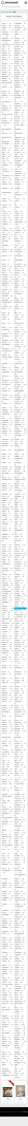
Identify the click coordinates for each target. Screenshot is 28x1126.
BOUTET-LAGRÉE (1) (19, 126)
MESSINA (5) (19, 686)
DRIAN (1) (20, 287)
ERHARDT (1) (19, 309)
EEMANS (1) (18, 300)
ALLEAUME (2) (19, 30)
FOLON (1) (19, 350)
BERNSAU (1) (6, 78)
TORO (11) (18, 982)
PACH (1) (5, 760)
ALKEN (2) (7, 30)
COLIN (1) (5, 215)
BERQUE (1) (18, 78)
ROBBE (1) (18, 840)
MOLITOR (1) (7, 697)
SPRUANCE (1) (7, 944)
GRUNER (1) (6, 429)
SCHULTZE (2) (19, 910)
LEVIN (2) (17, 610)
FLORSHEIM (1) (19, 346)
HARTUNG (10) (7, 466)
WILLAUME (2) (18, 1049)
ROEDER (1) (18, 845)
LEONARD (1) (7, 606)
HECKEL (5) (6, 471)
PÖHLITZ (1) (19, 796)
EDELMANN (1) (7, 300)
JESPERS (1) (18, 517)
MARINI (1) (18, 653)
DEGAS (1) (6, 260)
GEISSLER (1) (6, 391)
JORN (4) (17, 524)
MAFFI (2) (5, 640)
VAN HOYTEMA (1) (19, 1004)
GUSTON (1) (18, 439)
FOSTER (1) (19, 357)
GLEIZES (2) (18, 401)
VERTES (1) (18, 1016)
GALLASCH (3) (7, 382)
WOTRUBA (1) (19, 1058)
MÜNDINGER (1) (20, 722)
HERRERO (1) (7, 485)
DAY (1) (17, 247)
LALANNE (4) (19, 574)
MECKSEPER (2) (19, 675)
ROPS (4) (19, 850)
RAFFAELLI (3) (20, 814)
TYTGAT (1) (6, 992)
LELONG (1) (18, 604)
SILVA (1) (19, 931)
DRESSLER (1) (6, 286)
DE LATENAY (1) (20, 249)
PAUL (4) (5, 766)
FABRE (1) (18, 317)
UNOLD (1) (18, 995)
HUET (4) (17, 500)
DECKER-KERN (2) (19, 257)
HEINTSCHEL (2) (7, 474)
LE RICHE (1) (18, 591)
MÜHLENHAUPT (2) (19, 717)
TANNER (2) (18, 967)
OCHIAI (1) (18, 745)
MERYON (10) (7, 686)
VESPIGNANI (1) (7, 1018)
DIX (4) (17, 277)
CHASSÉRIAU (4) (20, 195)
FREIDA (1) (6, 369)
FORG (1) (18, 355)
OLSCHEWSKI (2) (7, 752)
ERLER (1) (5, 312)
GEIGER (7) (18, 388)
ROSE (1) (5, 853)
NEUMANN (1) (18, 728)
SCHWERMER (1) (7, 915)
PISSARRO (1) (7, 794)
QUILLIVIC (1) (19, 811)
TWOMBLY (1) (18, 990)
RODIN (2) (18, 843)
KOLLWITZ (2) (7, 555)
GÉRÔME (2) (19, 395)
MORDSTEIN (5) (20, 702)
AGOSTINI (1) (19, 25)
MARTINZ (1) (6, 657)
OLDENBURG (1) (19, 750)
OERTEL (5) (18, 747)
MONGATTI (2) (7, 699)
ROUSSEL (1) (7, 860)
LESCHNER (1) (7, 610)
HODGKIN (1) (19, 494)
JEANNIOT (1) (6, 516)
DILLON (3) (20, 274)
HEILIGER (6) (19, 471)
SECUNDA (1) (19, 919)
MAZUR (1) (6, 674)
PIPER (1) (5, 790)
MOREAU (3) (7, 705)
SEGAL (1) (18, 921)
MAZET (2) (5, 672)
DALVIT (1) (6, 239)
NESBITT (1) (7, 728)
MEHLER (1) (19, 678)
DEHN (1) (5, 264)
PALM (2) (6, 762)
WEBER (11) (20, 1041)
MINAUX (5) (18, 690)
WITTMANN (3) (20, 1054)
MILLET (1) (7, 690)
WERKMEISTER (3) (6, 1046)
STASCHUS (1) (19, 946)
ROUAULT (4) (19, 857)
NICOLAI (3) (19, 734)
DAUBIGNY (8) (19, 242)
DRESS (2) (18, 283)
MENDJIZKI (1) (7, 682)
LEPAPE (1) (19, 606)
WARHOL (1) (6, 1041)
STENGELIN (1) (20, 954)
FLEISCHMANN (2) (7, 345)
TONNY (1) (19, 980)
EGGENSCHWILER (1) (6, 303)
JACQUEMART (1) (7, 509)
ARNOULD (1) (19, 38)
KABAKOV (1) (6, 530)
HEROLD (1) (6, 483)
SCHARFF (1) (6, 891)
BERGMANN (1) (7, 76)
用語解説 (24, 1111)
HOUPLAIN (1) (7, 498)
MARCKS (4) (19, 648)
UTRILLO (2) (7, 997)
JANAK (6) (5, 511)
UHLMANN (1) (6, 995)
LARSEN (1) (18, 583)
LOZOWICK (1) (7, 627)
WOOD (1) (5, 1059)
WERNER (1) (18, 1045)
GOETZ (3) (18, 407)
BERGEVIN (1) (19, 74)
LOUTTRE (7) (7, 625)
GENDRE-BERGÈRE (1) (19, 392)
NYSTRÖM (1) (20, 743)
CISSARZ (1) (7, 208)
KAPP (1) (18, 534)
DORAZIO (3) (6, 281)
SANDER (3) (19, 878)
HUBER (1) (19, 498)
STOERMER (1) (6, 959)
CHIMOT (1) (7, 201)
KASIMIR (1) (6, 536)
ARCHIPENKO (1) (5, 35)
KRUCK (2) (19, 557)
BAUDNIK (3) (7, 63)
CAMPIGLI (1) (7, 169)
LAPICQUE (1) (7, 583)
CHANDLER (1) (19, 189)
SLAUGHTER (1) (19, 937)
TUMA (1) (5, 990)
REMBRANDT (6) (20, 827)
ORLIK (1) (17, 754)
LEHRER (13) (19, 602)
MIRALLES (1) (6, 695)
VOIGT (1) (19, 1026)
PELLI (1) (17, 771)
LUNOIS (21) (19, 633)
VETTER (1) (18, 1018)
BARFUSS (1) (6, 53)
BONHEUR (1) (6, 108)
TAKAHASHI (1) (7, 967)
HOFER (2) (5, 496)
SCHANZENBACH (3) (20, 888)
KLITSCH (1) (18, 551)
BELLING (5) (18, 70)
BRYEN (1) (18, 150)
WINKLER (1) (19, 1052)
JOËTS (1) (18, 519)
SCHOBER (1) (19, 904)
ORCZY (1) (5, 754)
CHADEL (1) (6, 182)
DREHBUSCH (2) (7, 283)
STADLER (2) (18, 944)
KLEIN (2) (6, 549)
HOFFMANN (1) (19, 496)
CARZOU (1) (6, 177)
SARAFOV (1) (7, 885)
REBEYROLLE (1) (19, 819)
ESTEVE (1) (19, 315)
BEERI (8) (17, 68)
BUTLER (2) (18, 158)
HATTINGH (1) (6, 469)
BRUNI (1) (6, 150)
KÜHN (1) (18, 559)
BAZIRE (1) (6, 65)
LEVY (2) (6, 614)
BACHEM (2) (18, 46)
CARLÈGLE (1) (17, 171)
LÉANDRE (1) (19, 593)
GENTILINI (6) (7, 395)
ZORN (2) (18, 1075)
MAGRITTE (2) (7, 642)
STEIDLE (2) (7, 948)
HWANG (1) (18, 502)
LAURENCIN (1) (7, 585)
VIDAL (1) (18, 1020)
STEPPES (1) (7, 956)
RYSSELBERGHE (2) (7, 871)
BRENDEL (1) (6, 148)
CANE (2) (17, 169)
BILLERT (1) (6, 91)
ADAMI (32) (6, 25)
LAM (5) (5, 576)
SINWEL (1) (7, 937)
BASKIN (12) (19, 57)
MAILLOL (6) (7, 644)
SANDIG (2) (18, 881)
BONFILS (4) (6, 106)
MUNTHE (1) (7, 724)
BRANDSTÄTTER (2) (7, 138)
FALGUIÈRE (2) (19, 320)
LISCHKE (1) (18, 621)
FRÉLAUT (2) (18, 369)
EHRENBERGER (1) (19, 303)
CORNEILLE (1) (7, 225)
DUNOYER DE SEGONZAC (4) (7, 295)
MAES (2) (17, 638)
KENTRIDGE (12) (19, 541)
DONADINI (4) (7, 279)
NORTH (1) (6, 743)
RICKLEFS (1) (6, 834)
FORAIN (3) (6, 355)
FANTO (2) (6, 327)
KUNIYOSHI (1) (20, 561)
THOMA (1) (18, 973)
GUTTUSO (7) (7, 441)
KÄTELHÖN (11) (7, 539)
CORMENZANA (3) (20, 222)
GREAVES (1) (7, 424)
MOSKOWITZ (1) (19, 709)
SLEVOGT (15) (6, 940)
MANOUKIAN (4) (20, 646)
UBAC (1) (17, 992)
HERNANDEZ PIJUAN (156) (19, 480)
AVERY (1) (6, 46)
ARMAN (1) (20, 35)
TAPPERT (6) (6, 971)
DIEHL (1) (7, 272)
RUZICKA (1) (18, 868)
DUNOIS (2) (18, 291)
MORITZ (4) (18, 707)
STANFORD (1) (6, 946)
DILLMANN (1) (7, 274)
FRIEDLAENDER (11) (20, 373)
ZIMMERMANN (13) (8, 1075)
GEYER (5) (7, 397)
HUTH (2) (6, 502)
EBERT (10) (18, 298)
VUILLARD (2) (19, 1033)
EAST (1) (5, 298)
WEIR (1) (7, 1043)
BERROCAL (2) (7, 80)
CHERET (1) (6, 198)
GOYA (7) (6, 418)
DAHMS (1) (6, 236)
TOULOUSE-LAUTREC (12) (7, 985)
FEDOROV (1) (20, 331)
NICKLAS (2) (6, 733)
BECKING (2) (6, 68)
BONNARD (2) (19, 110)
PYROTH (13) (7, 811)
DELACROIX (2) (20, 264)
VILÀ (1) (19, 1022)
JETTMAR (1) (6, 519)
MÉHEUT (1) (7, 678)
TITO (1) (18, 975)
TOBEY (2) (5, 978)
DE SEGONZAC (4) (19, 252)
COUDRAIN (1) (7, 230)
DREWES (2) (19, 285)
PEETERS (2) (6, 771)
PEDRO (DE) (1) (7, 769)
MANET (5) (6, 646)
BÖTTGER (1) (19, 118)
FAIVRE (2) (5, 319)
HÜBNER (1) (6, 500)
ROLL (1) (5, 849)
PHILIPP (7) (19, 779)
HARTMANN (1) (19, 463)
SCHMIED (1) (7, 905)
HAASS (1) (18, 443)
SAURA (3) (18, 885)
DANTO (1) (18, 239)
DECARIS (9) (6, 255)
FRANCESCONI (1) (19, 364)
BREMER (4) (18, 146)
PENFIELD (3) (7, 773)
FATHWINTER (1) (7, 330)
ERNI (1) (17, 312)
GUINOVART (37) (7, 439)
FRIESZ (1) (18, 376)
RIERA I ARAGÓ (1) (7, 836)
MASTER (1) (19, 659)
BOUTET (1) (18, 123)
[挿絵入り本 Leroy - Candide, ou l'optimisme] (7, 1090)
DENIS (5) (6, 268)
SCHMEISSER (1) (19, 897)
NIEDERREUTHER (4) (6, 738)
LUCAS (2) (6, 629)
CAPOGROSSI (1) (7, 172)
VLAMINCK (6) (7, 1027)
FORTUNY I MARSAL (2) (7, 358)
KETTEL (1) (6, 545)
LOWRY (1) (17, 625)
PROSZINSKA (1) (7, 809)
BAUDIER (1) (18, 61)
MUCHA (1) (19, 714)
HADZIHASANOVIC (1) (19, 451)
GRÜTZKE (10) (20, 429)
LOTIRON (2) (19, 623)
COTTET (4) (19, 228)
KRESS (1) (6, 557)
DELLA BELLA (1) (20, 266)
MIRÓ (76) (18, 695)
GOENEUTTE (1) (19, 404)
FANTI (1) (5, 323)
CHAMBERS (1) (18, 185)
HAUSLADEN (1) (19, 469)
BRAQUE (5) (19, 139)
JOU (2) (17, 526)
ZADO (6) (18, 1069)
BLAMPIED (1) (7, 95)
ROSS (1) (5, 855)
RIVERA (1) (18, 838)
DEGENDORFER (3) (19, 261)
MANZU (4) (6, 648)
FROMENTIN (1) (7, 380)
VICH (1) (5, 1020)
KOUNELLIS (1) (19, 555)
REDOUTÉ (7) (7, 825)
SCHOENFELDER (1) (18, 907)
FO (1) (17, 348)
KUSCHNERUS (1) (20, 564)
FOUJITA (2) (18, 360)
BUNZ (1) (6, 156)
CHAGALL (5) (18, 182)
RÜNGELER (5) (18, 865)
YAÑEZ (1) (19, 1066)
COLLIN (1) (18, 215)
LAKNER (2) (6, 574)
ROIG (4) (19, 847)
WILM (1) (6, 1052)
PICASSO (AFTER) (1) (20, 785)
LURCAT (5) (18, 636)
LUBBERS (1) (19, 627)
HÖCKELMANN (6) (18, 491)
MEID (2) (5, 680)
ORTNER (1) (18, 756)
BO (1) (4, 97)
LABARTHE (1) (7, 568)
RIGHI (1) (6, 838)
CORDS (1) (18, 219)
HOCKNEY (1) (6, 494)
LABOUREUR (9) (7, 571)
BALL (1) (5, 49)
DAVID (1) (18, 245)
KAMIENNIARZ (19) (19, 531)
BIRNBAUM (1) (19, 91)
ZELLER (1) (19, 1073)
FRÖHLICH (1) (19, 378)
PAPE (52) (5, 764)
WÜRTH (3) (7, 1064)
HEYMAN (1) (7, 488)
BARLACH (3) (6, 55)
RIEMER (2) (18, 834)
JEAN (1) (18, 513)
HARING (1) (6, 462)
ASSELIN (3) (19, 42)
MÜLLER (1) (6, 720)
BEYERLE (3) (7, 87)
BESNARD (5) (19, 82)
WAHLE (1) (6, 1037)
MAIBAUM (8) (18, 642)
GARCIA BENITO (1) (6, 385)
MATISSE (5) (6, 665)
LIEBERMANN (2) (7, 619)
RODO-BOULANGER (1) (7, 846)
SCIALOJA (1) (6, 919)
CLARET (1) (6, 211)
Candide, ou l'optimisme (7, 1099)
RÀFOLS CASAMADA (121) (7, 818)
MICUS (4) (18, 688)
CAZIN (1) (19, 177)
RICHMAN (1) (19, 830)
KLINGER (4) (6, 551)
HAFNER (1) (6, 454)
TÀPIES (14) (18, 969)
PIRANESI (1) (18, 791)
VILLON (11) (19, 1024)
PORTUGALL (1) (19, 800)
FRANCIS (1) (6, 367)
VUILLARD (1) (19, 1035)
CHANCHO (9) (7, 188)
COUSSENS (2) (19, 230)
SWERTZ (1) (6, 965)
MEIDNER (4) (19, 680)
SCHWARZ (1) (19, 912)
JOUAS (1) (6, 528)
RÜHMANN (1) (7, 864)
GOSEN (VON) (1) (7, 415)
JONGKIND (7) (6, 525)
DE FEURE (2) (7, 249)
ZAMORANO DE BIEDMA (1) (6, 1072)
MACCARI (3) (6, 638)
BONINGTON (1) (7, 111)
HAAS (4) (18, 441)
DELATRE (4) (7, 266)
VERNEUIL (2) (18, 1013)
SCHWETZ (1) (18, 914)
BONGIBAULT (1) (20, 106)
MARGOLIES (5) (20, 650)
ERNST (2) (5, 315)
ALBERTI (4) (6, 27)
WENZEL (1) (18, 1043)
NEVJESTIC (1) (19, 731)
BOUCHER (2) (7, 120)
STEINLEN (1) (7, 953)
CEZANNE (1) (18, 179)
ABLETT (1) (6, 23)
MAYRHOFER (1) (19, 668)
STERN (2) (18, 956)
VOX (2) (6, 1031)
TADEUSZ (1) (19, 965)
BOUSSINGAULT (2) (7, 124)
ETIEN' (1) (4, 317)
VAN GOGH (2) (7, 1003)
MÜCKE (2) (6, 716)
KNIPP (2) (6, 553)
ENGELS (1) (18, 306)
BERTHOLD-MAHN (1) (6, 83)
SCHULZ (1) (7, 912)
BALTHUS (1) (17, 49)
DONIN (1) (19, 279)
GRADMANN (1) (7, 420)
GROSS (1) (18, 426)
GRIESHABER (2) (19, 424)
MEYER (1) (7, 688)
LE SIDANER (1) (7, 593)
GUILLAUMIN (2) (19, 436)
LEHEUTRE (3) (19, 600)
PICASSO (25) (6, 783)
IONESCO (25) (7, 507)
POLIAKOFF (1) (19, 798)
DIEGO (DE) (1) (19, 270)
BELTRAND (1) (19, 72)
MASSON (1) (6, 659)
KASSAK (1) (18, 536)
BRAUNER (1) (19, 141)
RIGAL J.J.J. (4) (17, 836)
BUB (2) (5, 152)
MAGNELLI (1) (19, 640)
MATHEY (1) (18, 662)
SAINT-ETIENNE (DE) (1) (19, 875)
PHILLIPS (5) (6, 781)
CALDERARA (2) (20, 160)
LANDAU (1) (6, 578)
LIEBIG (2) (18, 619)
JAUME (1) (6, 513)
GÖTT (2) (18, 414)
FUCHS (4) (18, 380)
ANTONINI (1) (7, 32)
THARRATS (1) (7, 974)
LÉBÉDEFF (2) (6, 595)
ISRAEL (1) (18, 507)
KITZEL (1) (6, 547)
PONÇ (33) (5, 800)
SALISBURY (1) (6, 880)
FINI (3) (17, 338)
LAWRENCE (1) (19, 587)
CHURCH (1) (20, 202)
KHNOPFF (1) (19, 545)
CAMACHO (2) (19, 163)
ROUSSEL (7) (19, 860)
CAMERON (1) (7, 166)
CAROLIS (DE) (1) (20, 173)
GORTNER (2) (18, 412)
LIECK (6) (6, 621)
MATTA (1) (18, 665)
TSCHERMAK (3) (19, 988)
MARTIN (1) (19, 655)
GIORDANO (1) (19, 399)
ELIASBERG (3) (6, 306)
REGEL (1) (17, 824)
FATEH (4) (18, 327)
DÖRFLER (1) (19, 281)
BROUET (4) (19, 148)
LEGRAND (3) (18, 597)
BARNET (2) (18, 55)
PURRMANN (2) (19, 809)
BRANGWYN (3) (19, 137)
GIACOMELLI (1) (20, 397)
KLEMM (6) (18, 549)
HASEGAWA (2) (19, 466)
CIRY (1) (18, 205)
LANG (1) (17, 578)
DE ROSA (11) (7, 251)
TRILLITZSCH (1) (19, 986)
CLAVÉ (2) (18, 211)
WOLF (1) (5, 1056)
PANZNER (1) (18, 762)
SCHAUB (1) (6, 893)
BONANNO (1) (19, 103)
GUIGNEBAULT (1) (20, 431)
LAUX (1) (6, 587)
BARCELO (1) (19, 51)
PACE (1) (18, 758)
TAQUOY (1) (19, 971)
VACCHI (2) (18, 997)
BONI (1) (17, 108)
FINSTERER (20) (7, 340)
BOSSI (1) (18, 114)
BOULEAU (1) (19, 120)
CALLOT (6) (6, 163)
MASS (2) (18, 657)
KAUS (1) (17, 538)
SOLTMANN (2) (19, 940)
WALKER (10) (18, 1037)
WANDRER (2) (19, 1039)
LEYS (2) (6, 617)
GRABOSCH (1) (19, 418)
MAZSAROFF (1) (19, 672)
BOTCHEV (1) (18, 116)
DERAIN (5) (6, 270)
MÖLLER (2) (18, 697)
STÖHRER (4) (19, 959)
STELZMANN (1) (19, 952)
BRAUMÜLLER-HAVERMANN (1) (7, 144)
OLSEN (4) (18, 752)
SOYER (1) (6, 942)
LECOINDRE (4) (20, 595)
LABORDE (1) (18, 568)
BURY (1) (5, 158)
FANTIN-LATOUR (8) (20, 324)
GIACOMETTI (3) (7, 400)
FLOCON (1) (18, 344)
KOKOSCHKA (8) (20, 553)
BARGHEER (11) (20, 53)
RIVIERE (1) (6, 840)
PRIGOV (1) (6, 807)
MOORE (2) (6, 701)
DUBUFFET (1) (6, 289)
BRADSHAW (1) (19, 130)
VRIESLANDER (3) (7, 1034)
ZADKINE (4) (5, 1069)
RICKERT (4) (19, 832)
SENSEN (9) (18, 923)
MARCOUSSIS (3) (7, 650)
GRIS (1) (5, 426)
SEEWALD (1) (7, 921)
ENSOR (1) (6, 308)
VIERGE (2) (6, 1022)
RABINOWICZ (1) (7, 814)
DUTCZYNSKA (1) (20, 295)
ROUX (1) (6, 862)
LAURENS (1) (19, 585)
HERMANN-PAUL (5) (7, 479)
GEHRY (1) (6, 388)
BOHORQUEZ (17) (20, 98)
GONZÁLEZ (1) (19, 409)
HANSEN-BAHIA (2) (19, 459)
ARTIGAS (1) (20, 40)
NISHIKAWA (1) (19, 738)
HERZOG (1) (18, 485)
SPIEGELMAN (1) (19, 942)
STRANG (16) (6, 961)
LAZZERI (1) (19, 589)
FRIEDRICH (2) (7, 377)
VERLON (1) (18, 1009)
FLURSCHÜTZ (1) (7, 348)
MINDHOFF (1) (6, 693)
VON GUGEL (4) (19, 1028)
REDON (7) (18, 821)
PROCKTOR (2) (19, 807)
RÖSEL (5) (18, 853)
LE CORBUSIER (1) (6, 591)
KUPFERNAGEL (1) (7, 565)
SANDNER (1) (6, 883)
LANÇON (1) (19, 576)
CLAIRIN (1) (19, 208)
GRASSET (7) (19, 422)
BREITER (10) (19, 143)
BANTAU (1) (6, 51)
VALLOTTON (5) (7, 1001)
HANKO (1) (6, 458)
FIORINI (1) (18, 340)
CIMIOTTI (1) (6, 205)
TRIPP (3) (6, 988)
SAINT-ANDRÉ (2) (18, 871)
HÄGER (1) (19, 454)
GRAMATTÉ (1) (7, 422)
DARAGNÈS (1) (7, 242)
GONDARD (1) (7, 409)
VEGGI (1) (18, 1007)
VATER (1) (5, 1007)
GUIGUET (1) (6, 434)
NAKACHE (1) (7, 726)
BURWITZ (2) (18, 156)
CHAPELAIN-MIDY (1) (6, 193)
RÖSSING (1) (18, 855)
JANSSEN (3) (18, 511)
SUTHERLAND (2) (19, 962)
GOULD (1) (17, 416)
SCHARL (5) (18, 891)
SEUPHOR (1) (19, 925)
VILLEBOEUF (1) (7, 1024)
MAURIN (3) (6, 667)
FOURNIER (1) (8, 364)
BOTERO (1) (7, 118)
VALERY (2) (18, 999)
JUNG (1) (18, 528)
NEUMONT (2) (7, 731)
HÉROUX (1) (18, 483)
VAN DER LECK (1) (19, 1001)
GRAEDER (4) (18, 420)
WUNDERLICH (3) (19, 1062)
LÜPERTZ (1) (7, 636)
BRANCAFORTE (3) (20, 134)
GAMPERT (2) (18, 382)
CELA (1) (6, 179)
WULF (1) (6, 1062)
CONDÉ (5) (18, 217)
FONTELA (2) (18, 353)
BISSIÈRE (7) (19, 93)
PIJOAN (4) (18, 788)
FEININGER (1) (7, 333)
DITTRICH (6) (7, 277)
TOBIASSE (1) (19, 978)
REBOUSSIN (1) (7, 821)
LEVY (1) (18, 612)
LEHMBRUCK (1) (7, 603)
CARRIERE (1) (19, 175)
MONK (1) (18, 699)
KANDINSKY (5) (7, 534)
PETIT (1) (5, 775)
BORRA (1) (18, 112)
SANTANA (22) (19, 883)
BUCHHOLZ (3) (19, 152)
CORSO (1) (6, 228)
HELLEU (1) (19, 477)
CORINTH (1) (6, 222)
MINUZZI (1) (19, 693)
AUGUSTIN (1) (19, 44)
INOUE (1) (18, 504)
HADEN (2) (18, 447)
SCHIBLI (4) (7, 895)
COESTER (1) (18, 213)
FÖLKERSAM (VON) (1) (7, 351)
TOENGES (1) (7, 980)
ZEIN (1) (17, 1071)
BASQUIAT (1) (7, 60)
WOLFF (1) (18, 1056)
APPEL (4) (18, 32)
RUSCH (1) (5, 868)
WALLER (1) (6, 1039)
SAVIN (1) (6, 887)
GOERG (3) (6, 407)
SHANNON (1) (7, 927)
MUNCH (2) (6, 722)
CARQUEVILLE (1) (7, 175)
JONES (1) (7, 521)
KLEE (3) (17, 547)
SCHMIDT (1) (6, 900)
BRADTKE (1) (6, 133)
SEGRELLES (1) (6, 923)
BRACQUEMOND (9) (7, 130)
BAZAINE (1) (18, 63)
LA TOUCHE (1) (19, 566)
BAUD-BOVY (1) (18, 59)
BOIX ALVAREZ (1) (7, 102)
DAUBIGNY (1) (7, 246)
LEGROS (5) (7, 600)
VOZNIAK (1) (19, 1031)
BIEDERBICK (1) (19, 88)
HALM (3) (5, 456)
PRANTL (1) (18, 802)
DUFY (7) (17, 289)
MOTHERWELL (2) (7, 713)
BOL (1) (18, 101)
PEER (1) (18, 769)
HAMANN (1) (18, 456)
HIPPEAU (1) (19, 488)
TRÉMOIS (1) (20, 984)
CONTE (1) (7, 219)
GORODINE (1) (7, 412)
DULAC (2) (5, 291)
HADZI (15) (6, 450)
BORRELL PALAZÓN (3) (7, 115)
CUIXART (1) (19, 232)
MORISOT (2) (7, 707)
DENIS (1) (18, 268)
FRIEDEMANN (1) (7, 372)
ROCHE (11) (6, 843)
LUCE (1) (18, 629)
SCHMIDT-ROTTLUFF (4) (19, 901)
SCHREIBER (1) (7, 910)
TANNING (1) (7, 969)
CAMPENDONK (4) (18, 166)
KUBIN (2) (6, 559)
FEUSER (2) (18, 336)
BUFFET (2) (6, 154)
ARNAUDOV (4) (7, 38)
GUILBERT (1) (20, 433)
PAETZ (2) (17, 760)
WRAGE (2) (18, 1060)
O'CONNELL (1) (7, 746)
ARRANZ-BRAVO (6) (6, 41)
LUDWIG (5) (19, 631)
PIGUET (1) (7, 788)
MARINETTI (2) (6, 654)
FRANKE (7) (19, 367)
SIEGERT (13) (19, 928)
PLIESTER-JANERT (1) (7, 797)
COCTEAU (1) (6, 213)
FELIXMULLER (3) (7, 337)
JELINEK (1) (18, 515)
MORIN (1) (18, 705)
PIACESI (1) (18, 781)
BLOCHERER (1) (19, 95)
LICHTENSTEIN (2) (20, 617)
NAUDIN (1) (19, 726)
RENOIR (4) (7, 831)
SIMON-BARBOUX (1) (19, 934)
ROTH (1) (5, 857)
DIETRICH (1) (19, 272)
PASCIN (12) (18, 764)
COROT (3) (19, 225)
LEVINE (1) (6, 612)
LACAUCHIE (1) (19, 571)
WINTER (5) (6, 1054)
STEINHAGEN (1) (19, 949)
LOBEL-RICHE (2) (8, 623)
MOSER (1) (6, 709)
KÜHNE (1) (6, 561)
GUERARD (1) (6, 431)
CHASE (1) (20, 192)
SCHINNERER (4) (7, 897)
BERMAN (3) (19, 76)
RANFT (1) (18, 817)
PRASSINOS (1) (19, 805)
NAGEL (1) (18, 724)
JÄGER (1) (18, 509)
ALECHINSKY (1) (20, 27)
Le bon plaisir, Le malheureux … (20, 1100)
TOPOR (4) (6, 982)
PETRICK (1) (7, 779)
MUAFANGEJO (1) (20, 712)
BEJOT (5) (6, 70)
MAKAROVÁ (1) (19, 644)
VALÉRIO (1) (7, 999)
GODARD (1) (7, 403)
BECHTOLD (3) (19, 65)
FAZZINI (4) (18, 329)
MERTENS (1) (19, 683)
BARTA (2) (6, 57)
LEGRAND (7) (6, 597)
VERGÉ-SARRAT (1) (7, 1010)
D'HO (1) (17, 234)
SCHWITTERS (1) (19, 916)
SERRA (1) (6, 925)
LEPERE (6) (7, 608)
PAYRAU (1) (20, 766)
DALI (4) (18, 236)
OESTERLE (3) (7, 750)
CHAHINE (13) (7, 184)
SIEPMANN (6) (7, 931)
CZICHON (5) (7, 234)
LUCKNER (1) (7, 632)
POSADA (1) (7, 804)
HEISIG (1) (6, 477)
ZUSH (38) (16, 1077)
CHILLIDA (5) (19, 198)
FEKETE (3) (18, 333)
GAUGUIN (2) (18, 386)
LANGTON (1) (18, 580)
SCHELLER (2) (19, 893)
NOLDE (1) (18, 741)
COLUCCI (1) (6, 217)
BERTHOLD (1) (19, 80)
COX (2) (6, 232)
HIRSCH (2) (6, 490)
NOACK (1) (6, 741)
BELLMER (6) (6, 72)
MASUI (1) (7, 661)
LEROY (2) (18, 608)
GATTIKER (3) (20, 384)
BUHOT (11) (18, 154)
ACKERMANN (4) (19, 23)
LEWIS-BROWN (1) (20, 614)
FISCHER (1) (6, 342)
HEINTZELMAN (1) (19, 474)
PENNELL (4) (19, 773)
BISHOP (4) (6, 93)
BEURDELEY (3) (20, 85)
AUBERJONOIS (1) (8, 44)
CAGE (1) (5, 160)
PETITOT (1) (19, 776)
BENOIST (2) (6, 74)
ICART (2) (5, 504)
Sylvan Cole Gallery (6, 12)
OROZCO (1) (7, 757)
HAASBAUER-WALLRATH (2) (7, 444)
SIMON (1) (5, 933)
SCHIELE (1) (18, 895)
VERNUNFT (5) (7, 1016)
